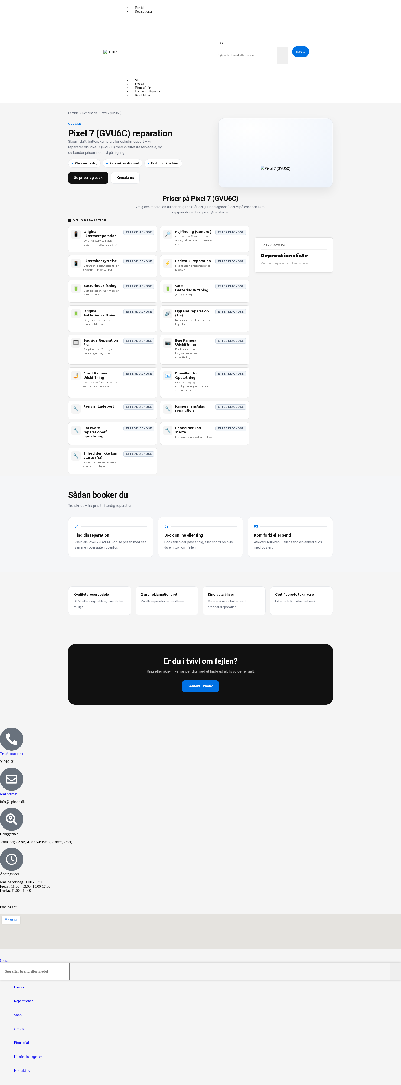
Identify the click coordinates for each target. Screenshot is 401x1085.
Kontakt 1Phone (200, 686)
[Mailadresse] (11, 779)
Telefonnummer (11, 754)
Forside (73, 113)
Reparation (89, 113)
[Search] (221, 43)
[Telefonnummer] (11, 739)
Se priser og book (88, 178)
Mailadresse (8, 794)
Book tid (300, 51)
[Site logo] (110, 52)
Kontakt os (125, 178)
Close (4, 960)
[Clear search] (273, 55)
